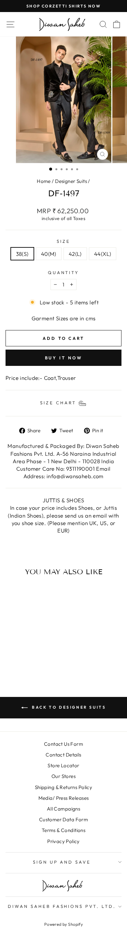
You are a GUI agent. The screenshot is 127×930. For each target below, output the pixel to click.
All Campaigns (63, 809)
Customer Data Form (63, 819)
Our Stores (63, 776)
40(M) (48, 253)
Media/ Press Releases (63, 798)
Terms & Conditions (63, 830)
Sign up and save (62, 862)
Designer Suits (71, 181)
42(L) (75, 253)
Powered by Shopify (63, 924)
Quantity (63, 272)
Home (44, 181)
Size (63, 241)
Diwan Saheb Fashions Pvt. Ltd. (62, 906)
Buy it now (63, 357)
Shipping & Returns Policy (63, 787)
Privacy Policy (63, 841)
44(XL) (102, 253)
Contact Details (63, 755)
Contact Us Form (63, 744)
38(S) (22, 253)
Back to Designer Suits (68, 707)
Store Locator (63, 765)
